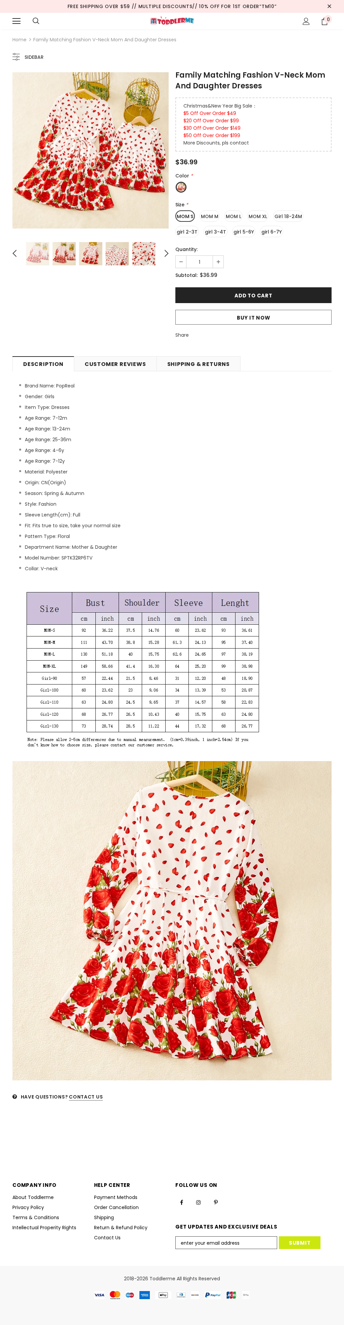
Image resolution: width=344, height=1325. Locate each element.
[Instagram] (198, 1202)
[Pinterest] (216, 1202)
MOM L (233, 216)
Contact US (86, 1096)
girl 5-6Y (243, 232)
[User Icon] (306, 21)
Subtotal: (186, 275)
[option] (90, 150)
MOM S (185, 216)
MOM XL (258, 216)
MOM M (209, 216)
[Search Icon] (36, 21)
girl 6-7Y (271, 232)
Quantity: (186, 249)
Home (19, 39)
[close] (329, 6)
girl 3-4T (215, 232)
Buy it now (253, 317)
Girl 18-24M (288, 216)
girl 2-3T (187, 232)
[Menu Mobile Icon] (16, 21)
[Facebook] (181, 1202)
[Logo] (171, 21)
